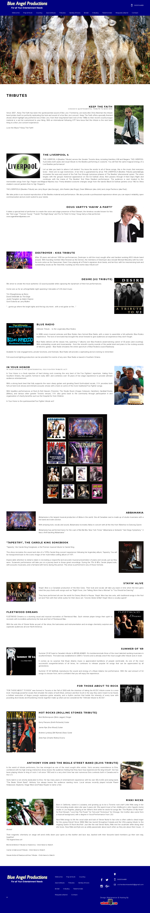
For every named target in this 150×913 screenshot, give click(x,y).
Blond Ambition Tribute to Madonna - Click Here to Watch (29, 845)
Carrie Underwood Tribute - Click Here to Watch (25, 850)
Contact (135, 13)
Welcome (16, 13)
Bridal (86, 13)
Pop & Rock (27, 13)
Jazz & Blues (51, 13)
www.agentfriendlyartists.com (18, 216)
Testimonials (107, 13)
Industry (95, 13)
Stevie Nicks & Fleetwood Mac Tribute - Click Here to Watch (30, 855)
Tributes (62, 13)
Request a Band (122, 13)
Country (39, 13)
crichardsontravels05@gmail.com (130, 884)
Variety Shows (74, 13)
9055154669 (139, 5)
